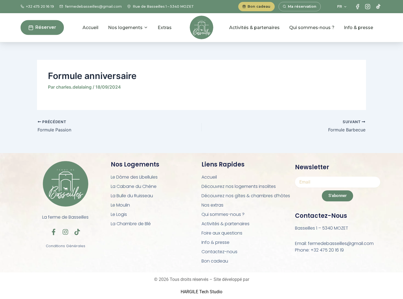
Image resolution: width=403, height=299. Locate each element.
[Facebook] (357, 6)
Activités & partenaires (254, 27)
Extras (165, 27)
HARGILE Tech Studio (201, 291)
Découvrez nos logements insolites (239, 186)
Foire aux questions (222, 233)
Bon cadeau (215, 261)
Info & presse (358, 27)
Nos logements (125, 27)
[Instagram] (367, 6)
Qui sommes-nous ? (311, 27)
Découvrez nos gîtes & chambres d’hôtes (246, 196)
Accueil (90, 27)
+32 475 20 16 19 (40, 6)
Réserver (45, 27)
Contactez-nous (219, 252)
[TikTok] (378, 6)
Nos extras (212, 205)
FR (339, 6)
